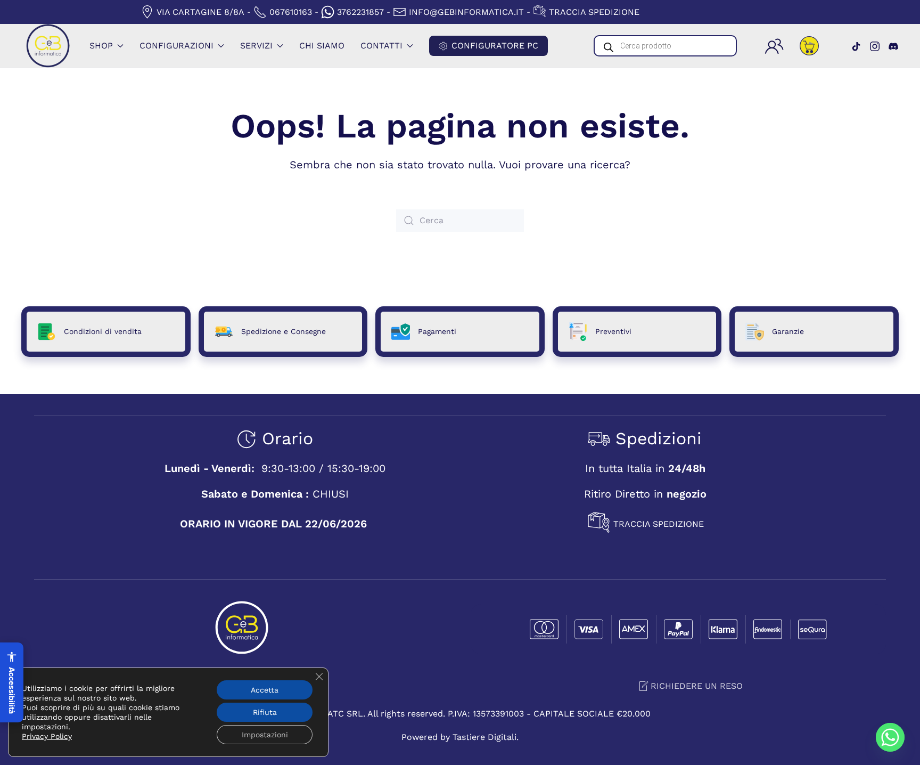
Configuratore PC (494, 45)
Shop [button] (101, 45)
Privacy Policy (47, 736)
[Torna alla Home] (48, 46)
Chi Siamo (321, 45)
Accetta (264, 690)
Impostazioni (265, 734)
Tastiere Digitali (484, 737)
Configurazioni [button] (176, 45)
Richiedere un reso (697, 686)
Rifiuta (265, 712)
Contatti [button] (381, 45)
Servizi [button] (256, 45)
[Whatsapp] (890, 737)
